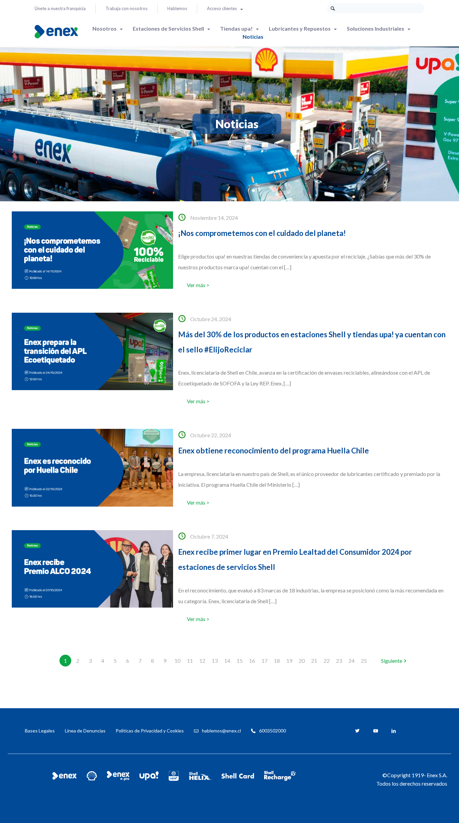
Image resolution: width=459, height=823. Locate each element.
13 (215, 660)
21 (314, 660)
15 (240, 660)
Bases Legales (40, 730)
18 (277, 660)
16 (252, 660)
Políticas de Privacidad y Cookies (150, 730)
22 (327, 660)
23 (339, 660)
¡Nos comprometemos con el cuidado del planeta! (262, 233)
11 (190, 660)
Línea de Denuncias (85, 730)
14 (227, 660)
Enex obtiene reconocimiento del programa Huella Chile (273, 450)
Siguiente (391, 660)
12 (202, 660)
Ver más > (198, 285)
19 (289, 660)
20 (302, 660)
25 (364, 660)
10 (177, 660)
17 (264, 660)
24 (351, 660)
